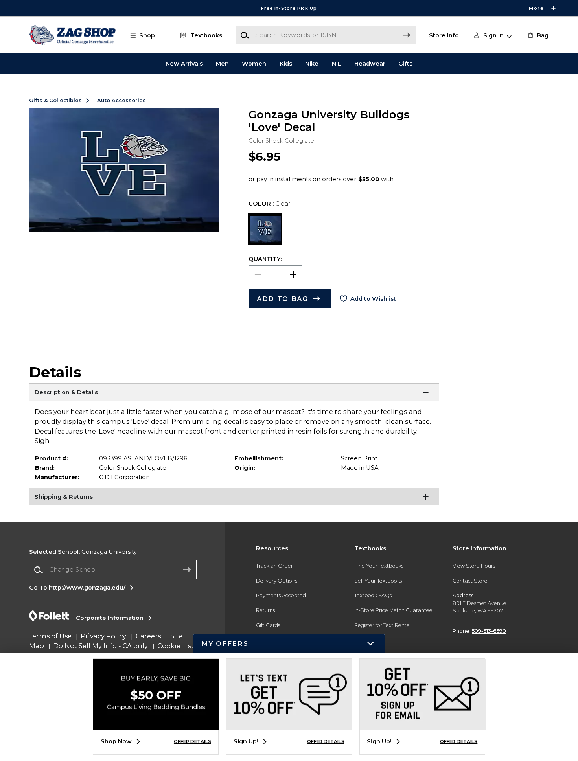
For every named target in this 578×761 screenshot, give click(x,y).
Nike (311, 63)
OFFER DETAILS (192, 741)
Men (222, 63)
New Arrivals (184, 63)
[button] (289, 8)
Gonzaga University (83, 551)
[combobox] (113, 570)
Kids (286, 63)
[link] (537, 35)
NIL (336, 63)
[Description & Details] (234, 393)
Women (254, 63)
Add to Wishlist (373, 298)
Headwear (369, 63)
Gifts (405, 63)
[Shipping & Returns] (234, 497)
